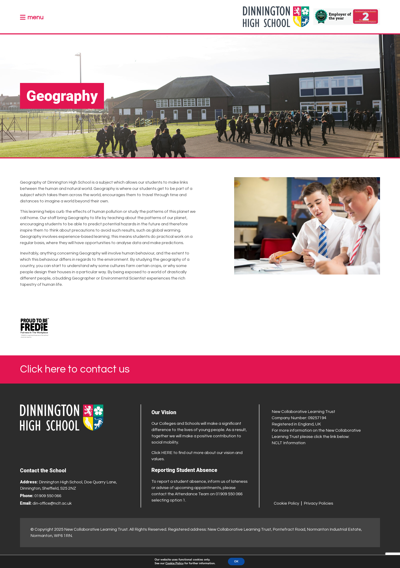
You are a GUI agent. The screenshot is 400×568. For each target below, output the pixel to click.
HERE (166, 453)
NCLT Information (288, 443)
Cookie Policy (286, 503)
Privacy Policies (318, 503)
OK (236, 561)
